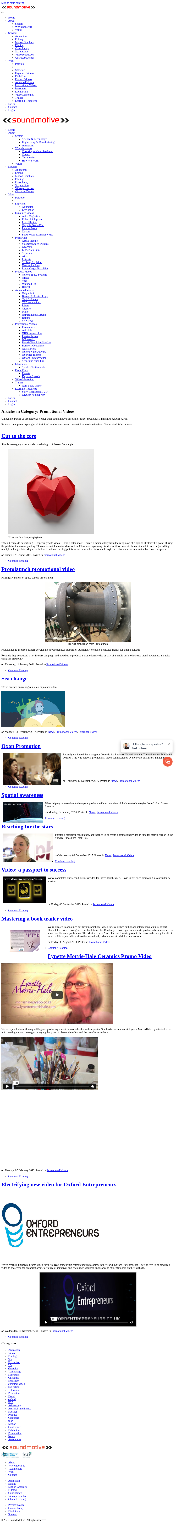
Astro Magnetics (31, 216)
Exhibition (14, 1430)
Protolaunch (28, 327)
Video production (24, 54)
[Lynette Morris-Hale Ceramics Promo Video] (57, 1023)
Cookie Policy (16, 1508)
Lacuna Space (29, 228)
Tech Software (30, 299)
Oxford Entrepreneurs (34, 357)
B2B (10, 1402)
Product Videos (23, 79)
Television (13, 1390)
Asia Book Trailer (31, 385)
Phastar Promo (30, 336)
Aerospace (28, 145)
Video (11, 1353)
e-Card (12, 1399)
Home (11, 17)
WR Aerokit (28, 339)
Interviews (20, 88)
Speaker (12, 1411)
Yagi (24, 280)
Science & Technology (34, 139)
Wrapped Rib (29, 283)
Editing (19, 39)
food (10, 1420)
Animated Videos (24, 82)
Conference (14, 1427)
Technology (14, 1371)
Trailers (19, 97)
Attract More (29, 348)
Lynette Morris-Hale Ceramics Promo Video (100, 956)
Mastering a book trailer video (37, 919)
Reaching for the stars (27, 826)
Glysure (26, 308)
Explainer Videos (24, 73)
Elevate (26, 373)
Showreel (20, 70)
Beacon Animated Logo (35, 296)
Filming (19, 45)
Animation (21, 36)
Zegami (26, 231)
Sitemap (12, 1514)
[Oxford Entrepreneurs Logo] (52, 1259)
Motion (12, 1423)
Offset (25, 277)
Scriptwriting (22, 51)
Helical (26, 286)
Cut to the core (18, 436)
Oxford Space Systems (34, 274)
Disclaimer (14, 1511)
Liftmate (26, 259)
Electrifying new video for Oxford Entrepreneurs (58, 1184)
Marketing (13, 1374)
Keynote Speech (31, 376)
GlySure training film (33, 394)
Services (12, 33)
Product (12, 1414)
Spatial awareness (22, 795)
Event (11, 1396)
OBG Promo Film (32, 333)
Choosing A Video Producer (37, 151)
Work (11, 60)
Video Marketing (24, 94)
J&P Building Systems (34, 314)
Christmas (13, 1377)
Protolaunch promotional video (38, 569)
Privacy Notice (16, 1504)
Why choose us (23, 26)
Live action (28, 209)
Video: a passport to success (33, 870)
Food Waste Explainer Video (37, 234)
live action (13, 1386)
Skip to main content (12, 2)
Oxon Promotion (21, 746)
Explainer (13, 1380)
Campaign (13, 1417)
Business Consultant (33, 345)
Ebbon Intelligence (32, 219)
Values (18, 29)
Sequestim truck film (33, 360)
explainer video (16, 1383)
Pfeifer (25, 305)
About (11, 20)
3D (10, 1359)
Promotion (14, 1393)
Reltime (26, 317)
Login (11, 110)
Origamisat (28, 293)
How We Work (30, 160)
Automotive (14, 1439)
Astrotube (27, 330)
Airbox (26, 256)
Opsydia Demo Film (33, 225)
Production (14, 1362)
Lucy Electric (29, 222)
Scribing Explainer (32, 262)
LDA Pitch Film (31, 249)
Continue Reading (18, 560)
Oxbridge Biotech (31, 354)
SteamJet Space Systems (35, 243)
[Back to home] (18, 8)
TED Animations (31, 302)
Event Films (21, 91)
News (11, 103)
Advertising (14, 1405)
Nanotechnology (31, 265)
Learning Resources (26, 100)
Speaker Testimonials (33, 367)
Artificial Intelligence (19, 1408)
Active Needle (30, 240)
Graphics (13, 1368)
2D (10, 1365)
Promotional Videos (26, 85)
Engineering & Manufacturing (38, 142)
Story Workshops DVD (35, 391)
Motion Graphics (24, 42)
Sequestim (27, 253)
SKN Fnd (27, 320)
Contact (12, 106)
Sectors (19, 23)
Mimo (25, 311)
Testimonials (29, 157)
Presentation (14, 1433)
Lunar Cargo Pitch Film (35, 268)
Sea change (14, 678)
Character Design (24, 57)
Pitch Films (21, 76)
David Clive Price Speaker (36, 342)
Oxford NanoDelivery (34, 351)
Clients (26, 154)
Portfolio (20, 63)
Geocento (27, 246)
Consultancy (22, 48)
